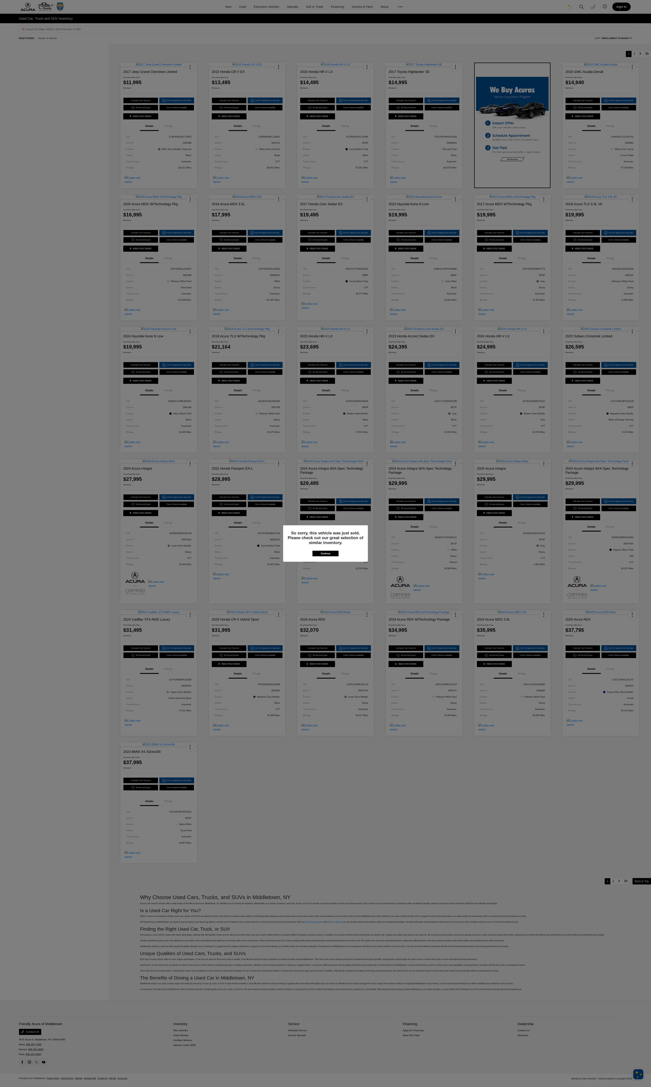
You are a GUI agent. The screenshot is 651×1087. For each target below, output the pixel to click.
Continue (325, 553)
